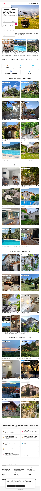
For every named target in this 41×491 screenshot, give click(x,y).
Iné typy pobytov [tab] (4, 464)
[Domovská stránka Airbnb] (4, 3)
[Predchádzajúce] (18, 37)
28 (10, 33)
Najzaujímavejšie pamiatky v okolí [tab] (11, 464)
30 (13, 33)
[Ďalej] (21, 37)
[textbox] (6, 21)
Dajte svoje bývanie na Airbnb (33, 3)
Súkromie (18, 489)
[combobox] (10, 18)
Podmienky (21, 489)
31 (4, 35)
